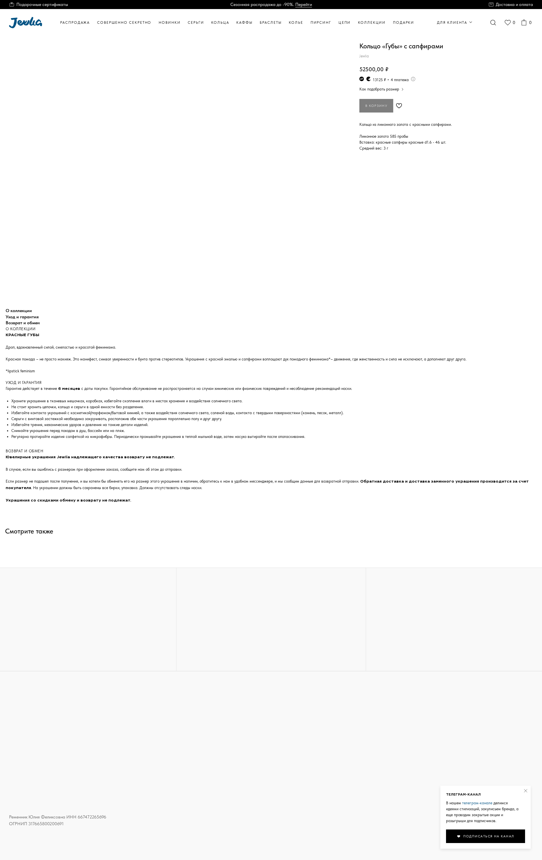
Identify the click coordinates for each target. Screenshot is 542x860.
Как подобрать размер (379, 89)
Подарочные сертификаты (42, 4)
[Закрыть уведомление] (525, 791)
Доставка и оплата (514, 4)
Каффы (244, 22)
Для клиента (452, 22)
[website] (493, 22)
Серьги (196, 22)
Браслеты (270, 22)
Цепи (344, 22)
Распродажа (75, 22)
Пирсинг (321, 22)
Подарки (403, 22)
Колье (296, 22)
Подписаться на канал (488, 836)
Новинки (169, 22)
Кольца (220, 22)
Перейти (303, 4)
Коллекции (372, 22)
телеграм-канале (477, 803)
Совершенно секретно (124, 22)
